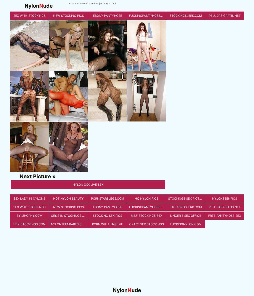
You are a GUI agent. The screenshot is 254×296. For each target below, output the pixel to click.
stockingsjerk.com (186, 15)
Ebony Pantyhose (107, 15)
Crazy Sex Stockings (146, 224)
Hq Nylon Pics (146, 198)
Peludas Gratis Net (225, 15)
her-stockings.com (29, 224)
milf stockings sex (146, 215)
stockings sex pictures (186, 198)
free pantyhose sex (224, 215)
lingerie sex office (185, 215)
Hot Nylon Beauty (68, 198)
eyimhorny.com (29, 215)
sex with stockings (29, 15)
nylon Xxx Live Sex (88, 184)
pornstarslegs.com (107, 198)
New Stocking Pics (68, 15)
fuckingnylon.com (185, 224)
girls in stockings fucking (69, 215)
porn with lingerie (107, 224)
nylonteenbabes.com (68, 224)
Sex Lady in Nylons (29, 198)
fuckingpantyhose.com (147, 15)
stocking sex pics (107, 215)
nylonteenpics (224, 198)
